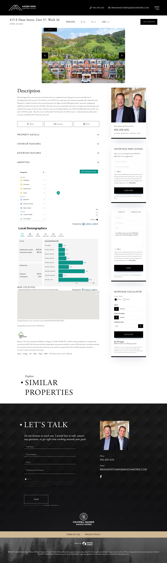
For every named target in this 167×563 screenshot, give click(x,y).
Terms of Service (117, 276)
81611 (46, 354)
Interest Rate (119, 322)
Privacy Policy (132, 183)
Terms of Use (73, 534)
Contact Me (132, 133)
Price (116, 305)
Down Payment (119, 314)
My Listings (117, 133)
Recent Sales (124, 133)
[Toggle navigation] (156, 7)
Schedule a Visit (136, 212)
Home (19, 354)
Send (128, 268)
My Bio (138, 133)
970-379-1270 (98, 7)
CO (30, 354)
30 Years (119, 299)
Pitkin (35, 354)
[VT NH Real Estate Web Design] (83, 544)
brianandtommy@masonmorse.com (130, 7)
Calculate (128, 334)
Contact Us (121, 212)
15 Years (127, 299)
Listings (25, 354)
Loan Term (118, 296)
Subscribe (128, 190)
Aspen (41, 354)
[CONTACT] (148, 22)
